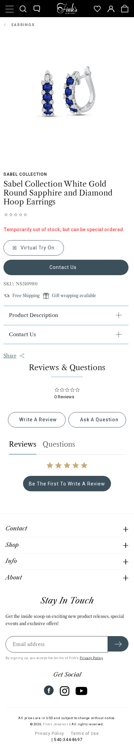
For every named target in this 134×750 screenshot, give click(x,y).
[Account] (111, 8)
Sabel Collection (25, 174)
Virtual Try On (37, 247)
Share (9, 356)
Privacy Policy (91, 658)
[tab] (37, 419)
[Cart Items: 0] (125, 8)
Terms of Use (85, 733)
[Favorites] (97, 8)
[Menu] (9, 8)
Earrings (23, 25)
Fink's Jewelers (56, 724)
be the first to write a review (67, 484)
